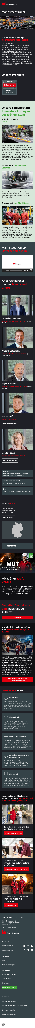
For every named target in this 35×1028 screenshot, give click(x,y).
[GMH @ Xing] (28, 949)
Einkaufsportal (6, 979)
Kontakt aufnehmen (10, 424)
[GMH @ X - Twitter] (28, 946)
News (3, 960)
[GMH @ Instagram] (24, 949)
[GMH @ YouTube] (32, 949)
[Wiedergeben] (4, 270)
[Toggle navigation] (32, 3)
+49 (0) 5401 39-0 (11, 927)
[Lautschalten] (28, 270)
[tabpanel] (9, 87)
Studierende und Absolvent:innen (16, 869)
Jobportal (17, 617)
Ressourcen (5, 983)
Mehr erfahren (9, 85)
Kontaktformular (7, 946)
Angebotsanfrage (7, 950)
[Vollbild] (31, 270)
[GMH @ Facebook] (32, 946)
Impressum (11, 546)
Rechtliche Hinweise (8, 1010)
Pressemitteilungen (8, 965)
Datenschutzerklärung (9, 1001)
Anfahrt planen (8, 517)
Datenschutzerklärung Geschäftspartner (15, 1006)
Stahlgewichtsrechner (9, 974)
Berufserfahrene (10, 905)
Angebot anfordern (9, 91)
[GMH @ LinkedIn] (24, 946)
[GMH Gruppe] (10, 3)
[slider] (16, 270)
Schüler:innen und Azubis (13, 833)
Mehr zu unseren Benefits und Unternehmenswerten (17, 679)
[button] (17, 263)
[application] (17, 263)
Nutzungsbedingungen (9, 1014)
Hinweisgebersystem (9, 987)
